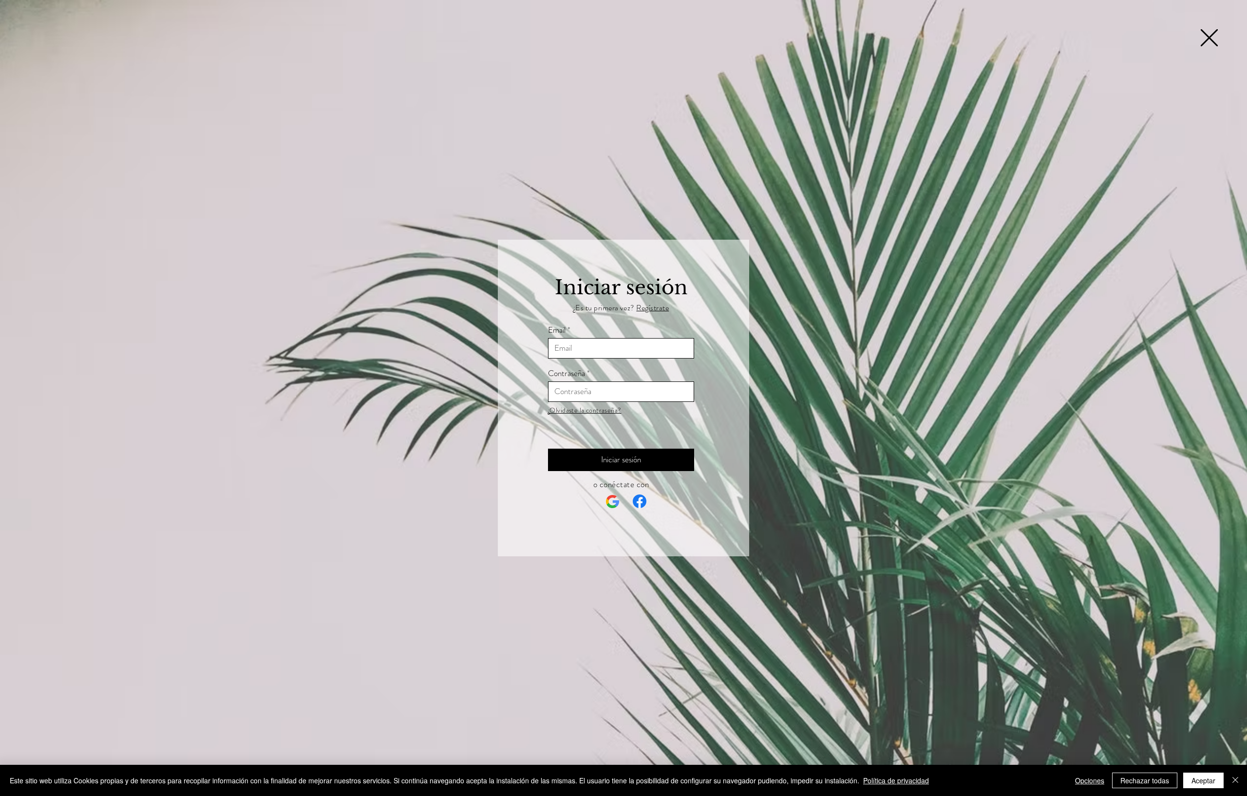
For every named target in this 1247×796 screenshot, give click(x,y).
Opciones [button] (1089, 780)
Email (557, 330)
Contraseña (566, 373)
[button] (1209, 37)
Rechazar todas (1144, 780)
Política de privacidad (896, 780)
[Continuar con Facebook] (639, 501)
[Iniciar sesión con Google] (613, 502)
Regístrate (652, 307)
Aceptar (1203, 780)
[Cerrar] (1235, 780)
